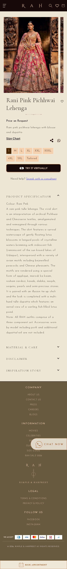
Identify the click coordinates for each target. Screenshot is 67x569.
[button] (4, 6)
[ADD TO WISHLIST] (62, 101)
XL (28, 151)
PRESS (33, 405)
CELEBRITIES (33, 436)
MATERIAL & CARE (22, 347)
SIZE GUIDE (33, 451)
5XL (20, 158)
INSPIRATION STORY (23, 370)
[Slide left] (6, 56)
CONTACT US (33, 400)
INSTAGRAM (33, 525)
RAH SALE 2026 (33, 456)
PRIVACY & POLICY (33, 504)
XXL (37, 151)
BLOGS (33, 415)
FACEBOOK (33, 520)
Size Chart (13, 138)
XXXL (47, 151)
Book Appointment (36, 565)
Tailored (32, 158)
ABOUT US (33, 395)
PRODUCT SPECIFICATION (28, 196)
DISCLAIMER (17, 359)
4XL (10, 158)
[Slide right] (59, 56)
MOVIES (33, 431)
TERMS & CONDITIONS (33, 499)
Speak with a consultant (41, 179)
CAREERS (33, 410)
